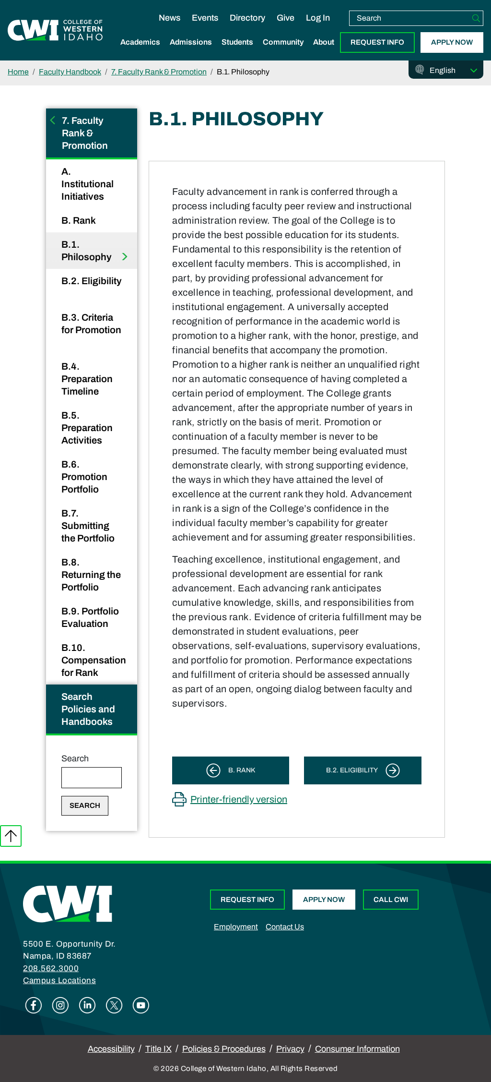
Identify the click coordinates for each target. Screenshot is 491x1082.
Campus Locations (59, 980)
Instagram (60, 1005)
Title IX (158, 1049)
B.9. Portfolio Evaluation (90, 617)
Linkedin (87, 1005)
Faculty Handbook (70, 72)
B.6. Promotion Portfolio (84, 476)
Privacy (290, 1049)
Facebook (33, 1005)
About (323, 42)
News (169, 18)
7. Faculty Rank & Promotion (159, 72)
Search (75, 758)
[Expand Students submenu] (237, 52)
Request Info (377, 42)
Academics (140, 42)
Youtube (141, 1005)
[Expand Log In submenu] (317, 28)
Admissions (191, 42)
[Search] (476, 18)
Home (18, 72)
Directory (247, 18)
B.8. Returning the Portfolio (91, 574)
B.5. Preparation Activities (87, 427)
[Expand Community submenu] (283, 52)
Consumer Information (357, 1049)
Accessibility (111, 1049)
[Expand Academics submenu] (140, 52)
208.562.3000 (51, 968)
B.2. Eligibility (91, 281)
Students (237, 42)
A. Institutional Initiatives (87, 184)
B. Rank (79, 220)
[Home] (67, 903)
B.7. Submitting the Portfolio (89, 525)
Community (283, 42)
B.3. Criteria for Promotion (91, 323)
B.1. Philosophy (87, 250)
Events (205, 18)
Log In (318, 18)
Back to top (11, 836)
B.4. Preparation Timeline (87, 379)
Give (285, 18)
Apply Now (452, 42)
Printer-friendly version (238, 799)
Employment (236, 927)
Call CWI (391, 899)
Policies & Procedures (224, 1049)
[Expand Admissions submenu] (190, 52)
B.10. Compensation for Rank (93, 660)
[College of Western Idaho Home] (55, 30)
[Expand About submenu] (323, 52)
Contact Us (285, 927)
